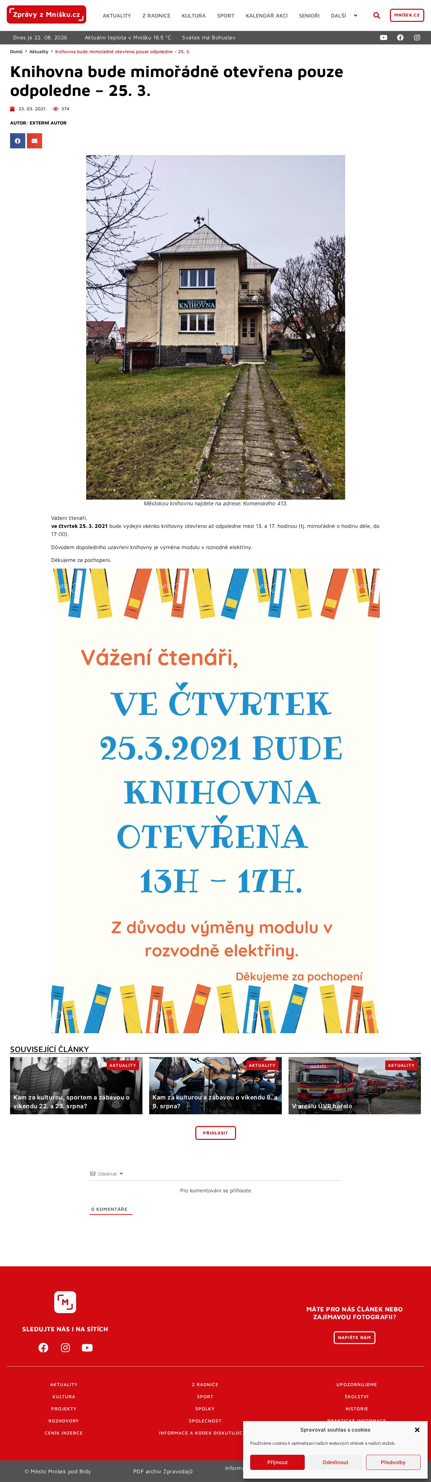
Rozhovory (63, 1420)
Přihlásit (215, 1132)
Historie (356, 1408)
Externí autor (48, 122)
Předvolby (393, 1462)
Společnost (205, 1420)
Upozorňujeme (356, 1384)
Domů (16, 51)
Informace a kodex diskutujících (205, 1433)
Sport (205, 1396)
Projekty (64, 1408)
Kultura (64, 1396)
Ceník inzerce (64, 1433)
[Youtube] (383, 37)
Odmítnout (336, 1462)
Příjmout (277, 1462)
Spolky (205, 1408)
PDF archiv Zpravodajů (163, 1471)
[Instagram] (417, 37)
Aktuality (38, 51)
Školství (357, 1396)
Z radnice (205, 1384)
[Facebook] (400, 37)
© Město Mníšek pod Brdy (58, 1471)
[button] (417, 1429)
